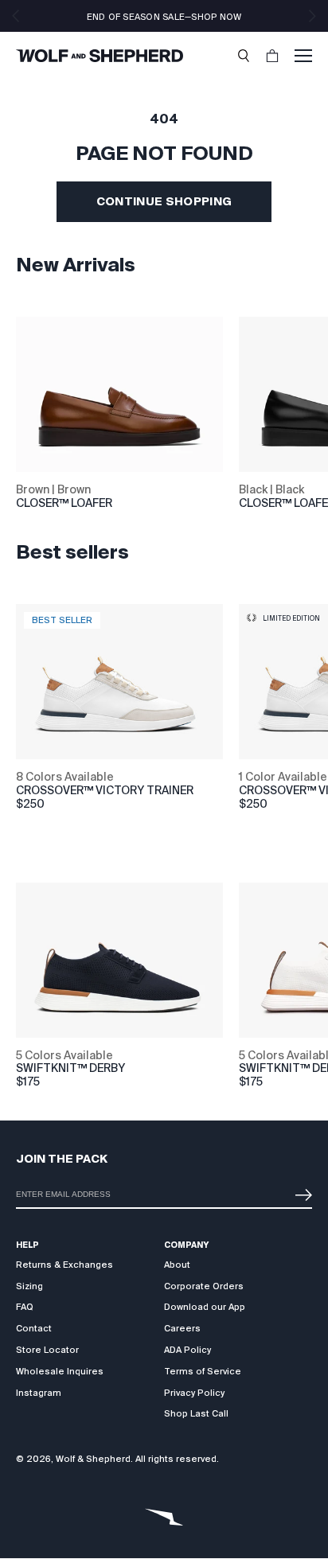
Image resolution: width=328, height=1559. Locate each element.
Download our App (204, 1306)
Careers (182, 1328)
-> (300, 1188)
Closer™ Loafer (64, 503)
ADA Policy (187, 1349)
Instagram (38, 1392)
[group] (34, 784)
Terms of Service (202, 1371)
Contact (34, 1328)
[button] (243, 55)
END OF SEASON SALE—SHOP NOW (164, 16)
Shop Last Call (196, 1413)
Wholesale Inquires (59, 1371)
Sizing (29, 1286)
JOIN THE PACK (61, 1158)
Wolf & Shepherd (93, 1458)
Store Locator (47, 1349)
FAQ (24, 1306)
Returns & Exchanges (64, 1264)
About (177, 1264)
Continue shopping (164, 201)
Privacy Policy (194, 1392)
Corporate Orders (204, 1286)
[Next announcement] (312, 16)
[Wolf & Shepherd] (99, 55)
